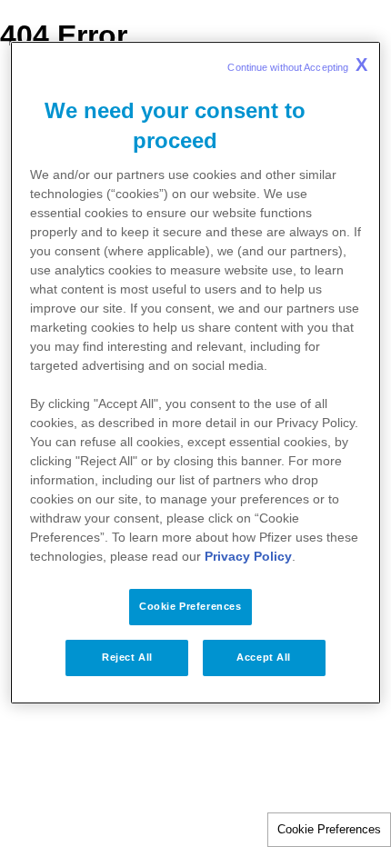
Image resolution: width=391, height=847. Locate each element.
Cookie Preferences (329, 829)
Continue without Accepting (297, 65)
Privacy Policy (248, 556)
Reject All (127, 657)
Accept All (263, 657)
